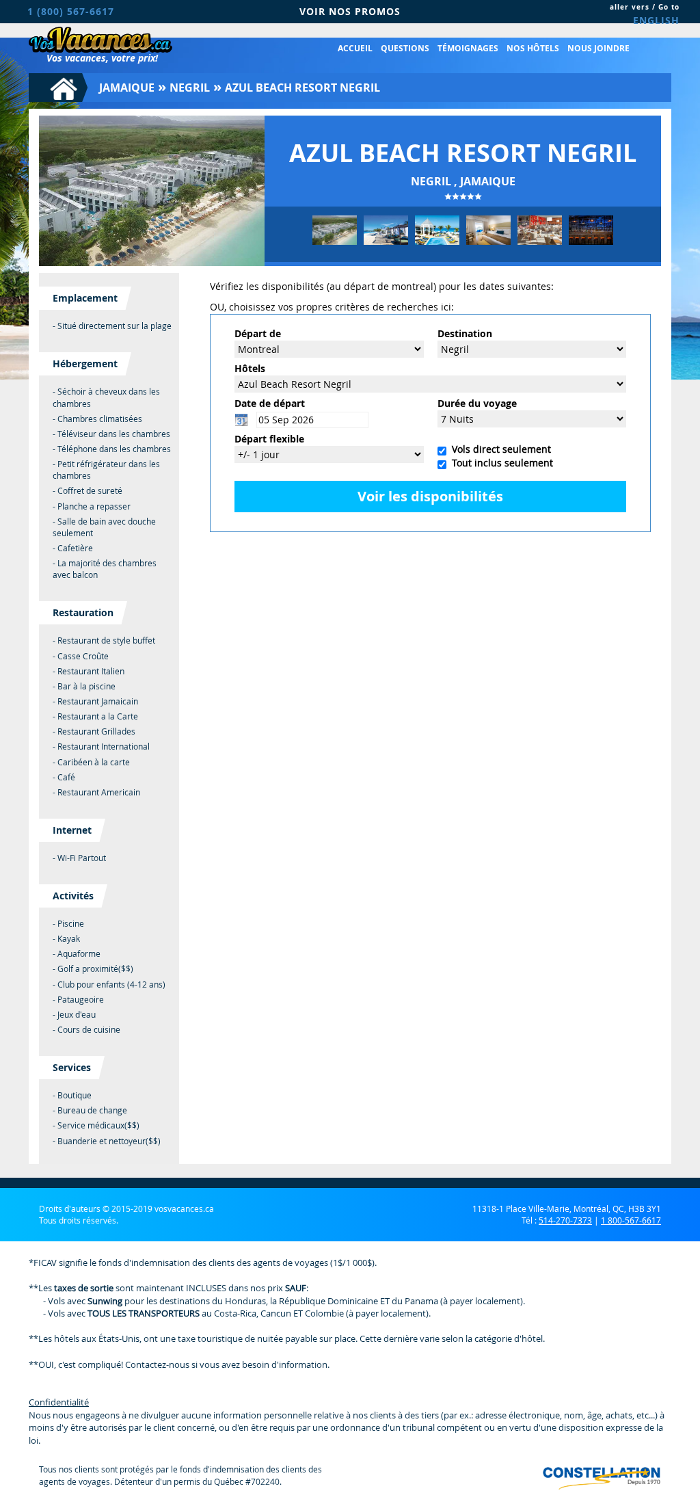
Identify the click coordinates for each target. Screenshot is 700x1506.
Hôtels (249, 368)
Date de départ (269, 403)
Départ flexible (269, 438)
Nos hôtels (533, 48)
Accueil (355, 48)
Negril (190, 87)
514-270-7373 (565, 1220)
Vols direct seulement (498, 448)
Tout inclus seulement (499, 462)
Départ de (257, 333)
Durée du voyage (477, 403)
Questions (405, 48)
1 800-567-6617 (631, 1220)
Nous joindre (598, 48)
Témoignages (468, 48)
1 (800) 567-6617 (70, 11)
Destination (465, 333)
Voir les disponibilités (430, 496)
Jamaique (126, 87)
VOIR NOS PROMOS (350, 11)
